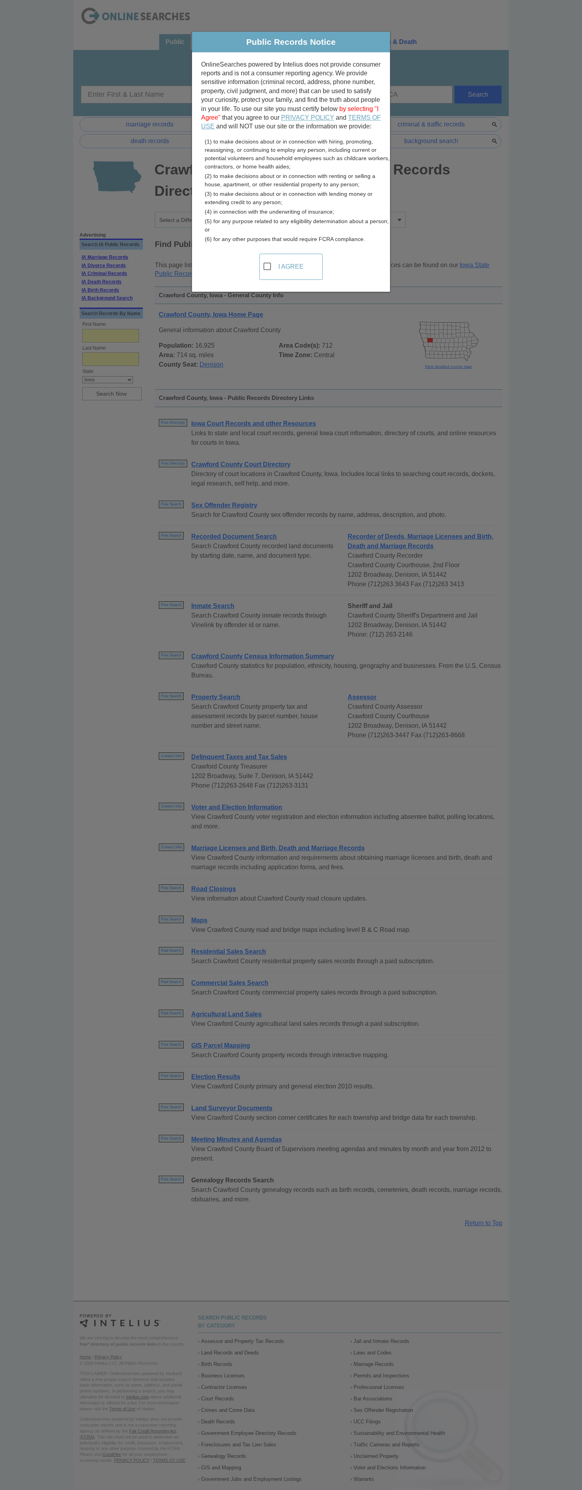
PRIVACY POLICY (307, 117)
